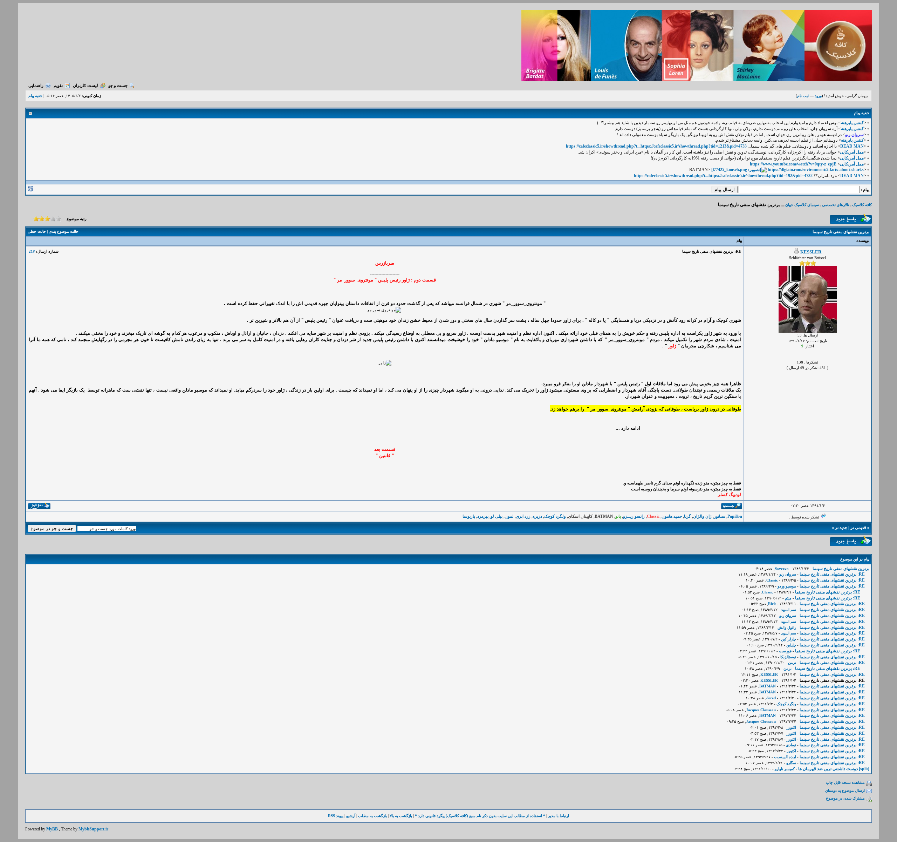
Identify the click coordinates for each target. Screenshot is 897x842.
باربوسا (469, 516)
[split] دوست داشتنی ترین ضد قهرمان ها (833, 768)
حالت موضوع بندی (63, 231)
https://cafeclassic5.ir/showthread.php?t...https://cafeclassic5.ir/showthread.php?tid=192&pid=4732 (723, 175)
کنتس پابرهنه (852, 122)
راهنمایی (35, 85)
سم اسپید (788, 609)
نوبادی (791, 745)
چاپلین (791, 645)
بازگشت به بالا (401, 816)
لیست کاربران (85, 85)
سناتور (719, 516)
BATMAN (767, 686)
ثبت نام (803, 96)
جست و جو (118, 85)
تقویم (58, 85)
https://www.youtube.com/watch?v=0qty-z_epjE (793, 164)
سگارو (791, 763)
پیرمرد (482, 516)
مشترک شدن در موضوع (845, 798)
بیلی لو (496, 516)
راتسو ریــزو (634, 516)
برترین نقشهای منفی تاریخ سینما (841, 568)
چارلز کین (788, 639)
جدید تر (841, 527)
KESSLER (810, 251)
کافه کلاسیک (862, 205)
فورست (785, 651)
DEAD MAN (852, 146)
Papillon (734, 516)
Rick (772, 604)
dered (771, 698)
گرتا (687, 516)
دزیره (537, 516)
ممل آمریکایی (852, 152)
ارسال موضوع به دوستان (845, 790)
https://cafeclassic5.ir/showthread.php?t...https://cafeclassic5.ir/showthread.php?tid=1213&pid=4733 (656, 146)
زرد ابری (523, 516)
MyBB (52, 829)
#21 (32, 251)
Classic (772, 580)
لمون (509, 516)
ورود (818, 96)
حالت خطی (37, 231)
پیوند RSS (335, 816)
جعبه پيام (35, 96)
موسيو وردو (787, 586)
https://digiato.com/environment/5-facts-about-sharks (816, 169)
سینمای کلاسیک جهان (802, 205)
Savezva (782, 568)
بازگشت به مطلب (372, 816)
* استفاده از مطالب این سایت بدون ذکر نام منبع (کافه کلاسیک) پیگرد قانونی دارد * (480, 816)
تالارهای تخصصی (835, 205)
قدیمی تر (858, 527)
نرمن (792, 662)
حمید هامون (672, 516)
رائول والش (787, 627)
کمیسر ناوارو (785, 769)
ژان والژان (702, 516)
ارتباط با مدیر (558, 816)
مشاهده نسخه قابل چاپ (845, 782)
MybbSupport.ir (93, 829)
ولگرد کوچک (555, 516)
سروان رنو (787, 574)
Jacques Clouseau (761, 710)
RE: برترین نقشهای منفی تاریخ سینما (832, 574)
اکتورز (791, 727)
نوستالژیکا (788, 657)
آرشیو (350, 816)
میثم (788, 598)
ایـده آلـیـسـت (785, 757)
